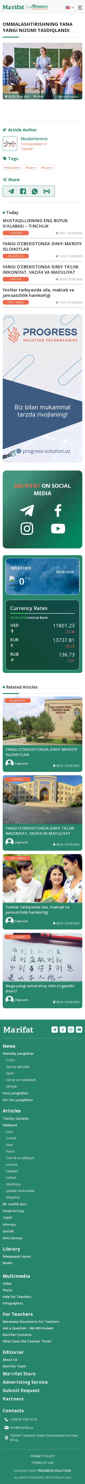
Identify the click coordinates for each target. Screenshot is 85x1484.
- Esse (8, 1131)
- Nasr (8, 1145)
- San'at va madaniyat (20, 1080)
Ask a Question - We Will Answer (28, 1328)
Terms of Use (42, 1462)
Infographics (13, 1303)
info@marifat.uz (21, 1427)
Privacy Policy (42, 1456)
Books (7, 1263)
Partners (13, 1399)
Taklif (7, 1217)
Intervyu (9, 1224)
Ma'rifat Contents (17, 1335)
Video (7, 1283)
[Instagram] (71, 1029)
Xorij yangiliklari (16, 1093)
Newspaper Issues (17, 1256)
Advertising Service (25, 1382)
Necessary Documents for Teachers (31, 1321)
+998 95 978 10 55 (23, 1419)
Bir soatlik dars (15, 1204)
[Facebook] (63, 1029)
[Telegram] (54, 1029)
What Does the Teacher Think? (27, 1341)
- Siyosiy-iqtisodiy (16, 1066)
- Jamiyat (10, 1086)
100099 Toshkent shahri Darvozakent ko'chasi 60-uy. (44, 1437)
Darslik (8, 1231)
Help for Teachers (17, 1296)
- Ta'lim (9, 1060)
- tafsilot (10, 1177)
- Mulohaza (12, 1184)
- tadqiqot (11, 1171)
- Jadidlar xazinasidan (19, 1191)
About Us (10, 1359)
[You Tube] (79, 1029)
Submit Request (21, 1390)
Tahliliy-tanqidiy (16, 1118)
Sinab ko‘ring (13, 1210)
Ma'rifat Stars (19, 1374)
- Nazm (9, 1151)
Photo (7, 1290)
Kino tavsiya (12, 1238)
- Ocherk (10, 1138)
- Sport (9, 1073)
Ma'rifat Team (14, 1366)
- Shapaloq (12, 1197)
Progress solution (54, 1470)
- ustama (10, 1164)
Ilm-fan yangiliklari (18, 1099)
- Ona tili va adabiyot (19, 1158)
